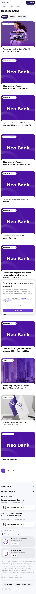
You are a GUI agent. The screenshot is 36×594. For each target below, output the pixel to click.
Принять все (18, 310)
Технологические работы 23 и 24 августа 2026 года (16, 210)
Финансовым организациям (9, 573)
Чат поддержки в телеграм (12, 534)
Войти (14, 555)
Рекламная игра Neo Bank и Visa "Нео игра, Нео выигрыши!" (17, 24)
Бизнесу (11, 568)
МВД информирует (8, 433)
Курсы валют (5, 566)
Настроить (9, 306)
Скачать (14, 544)
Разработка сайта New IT (24, 584)
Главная (4, 6)
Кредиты (29, 566)
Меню (32, 3)
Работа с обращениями (27, 573)
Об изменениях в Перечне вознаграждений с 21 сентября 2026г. (18, 137)
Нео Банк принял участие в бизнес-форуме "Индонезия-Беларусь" (17, 360)
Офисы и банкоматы (13, 562)
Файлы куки (8, 584)
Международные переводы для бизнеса (13, 570)
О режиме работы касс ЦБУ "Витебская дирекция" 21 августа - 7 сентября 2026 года (17, 97)
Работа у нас (27, 564)
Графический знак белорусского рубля (13, 575)
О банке (3, 562)
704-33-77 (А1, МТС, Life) (15, 524)
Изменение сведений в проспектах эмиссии (17, 172)
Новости (19, 564)
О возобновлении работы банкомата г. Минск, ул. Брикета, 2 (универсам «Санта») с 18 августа (18, 249)
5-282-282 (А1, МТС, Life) (15, 507)
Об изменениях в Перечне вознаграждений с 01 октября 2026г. (18, 60)
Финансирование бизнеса (23, 568)
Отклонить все (24, 306)
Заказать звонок (9, 531)
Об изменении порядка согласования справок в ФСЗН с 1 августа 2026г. (15, 323)
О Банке (11, 6)
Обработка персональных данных (11, 577)
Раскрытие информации (8, 564)
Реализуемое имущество (18, 566)
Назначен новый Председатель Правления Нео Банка (17, 397)
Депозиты (4, 568)
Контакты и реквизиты (28, 562)
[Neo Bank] (5, 2)
